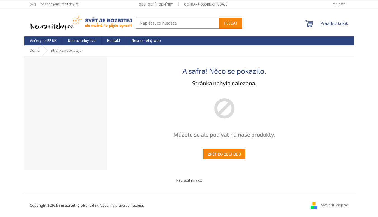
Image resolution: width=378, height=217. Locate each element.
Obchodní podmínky (156, 4)
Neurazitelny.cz (189, 180)
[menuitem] (43, 40)
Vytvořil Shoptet (334, 205)
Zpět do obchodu (224, 154)
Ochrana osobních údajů (206, 4)
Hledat (231, 23)
